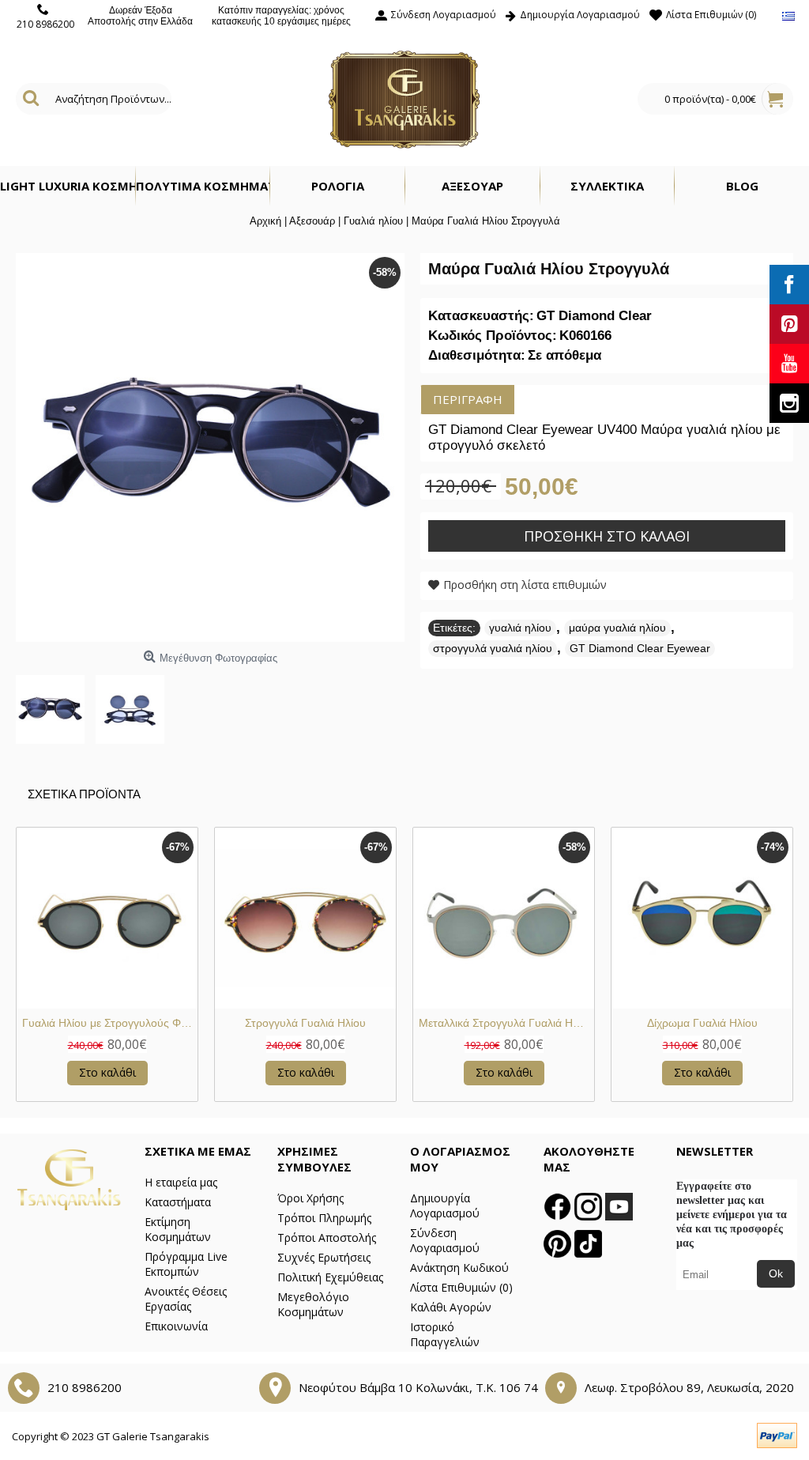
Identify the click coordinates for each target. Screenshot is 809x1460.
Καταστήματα (178, 1201)
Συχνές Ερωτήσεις (324, 1257)
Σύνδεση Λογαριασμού (445, 1240)
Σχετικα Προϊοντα (84, 794)
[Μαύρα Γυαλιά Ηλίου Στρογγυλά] (56, 704)
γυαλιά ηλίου (520, 627)
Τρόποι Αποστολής (326, 1237)
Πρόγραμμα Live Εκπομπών (186, 1264)
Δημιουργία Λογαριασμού (445, 1205)
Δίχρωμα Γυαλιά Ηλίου (702, 1023)
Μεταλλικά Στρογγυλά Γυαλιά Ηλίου (506, 1023)
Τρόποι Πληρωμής (324, 1217)
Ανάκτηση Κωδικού (459, 1267)
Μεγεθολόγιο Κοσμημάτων (313, 1304)
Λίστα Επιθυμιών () (461, 1287)
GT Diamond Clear (594, 315)
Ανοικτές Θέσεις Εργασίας (186, 1299)
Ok (776, 1273)
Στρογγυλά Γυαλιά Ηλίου (305, 1023)
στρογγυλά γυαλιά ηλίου (492, 648)
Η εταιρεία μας (181, 1182)
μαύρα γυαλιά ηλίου (617, 627)
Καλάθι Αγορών (450, 1307)
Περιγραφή (467, 399)
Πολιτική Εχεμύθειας (330, 1277)
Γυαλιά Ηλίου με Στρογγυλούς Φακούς (110, 1023)
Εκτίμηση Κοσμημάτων (178, 1229)
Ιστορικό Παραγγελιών (445, 1334)
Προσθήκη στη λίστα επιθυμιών (525, 584)
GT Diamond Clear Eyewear (640, 648)
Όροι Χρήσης (310, 1197)
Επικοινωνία (176, 1326)
